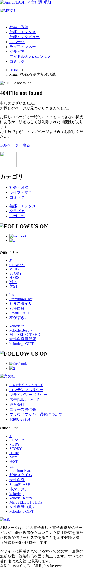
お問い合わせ (20, 419)
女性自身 (17, 308)
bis (11, 295)
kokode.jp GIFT (21, 344)
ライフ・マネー (22, 47)
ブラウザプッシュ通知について (35, 414)
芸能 (13, 37)
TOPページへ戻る (15, 145)
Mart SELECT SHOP (25, 334)
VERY (14, 269)
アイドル (17, 57)
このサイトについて (26, 385)
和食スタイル (20, 303)
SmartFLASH (19, 313)
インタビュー (28, 37)
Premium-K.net (20, 299)
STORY (15, 273)
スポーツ (17, 42)
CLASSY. (17, 265)
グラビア (17, 52)
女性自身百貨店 (22, 339)
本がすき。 (18, 318)
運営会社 (17, 405)
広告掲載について (24, 400)
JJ (10, 261)
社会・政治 (18, 27)
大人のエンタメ (38, 57)
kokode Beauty (20, 330)
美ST (13, 286)
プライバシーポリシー (28, 395)
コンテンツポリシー (26, 390)
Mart (13, 282)
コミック (17, 62)
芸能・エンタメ (22, 32)
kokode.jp (16, 326)
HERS (14, 278)
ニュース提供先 (22, 410)
